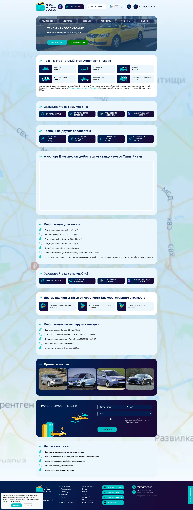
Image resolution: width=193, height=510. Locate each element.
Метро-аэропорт (88, 500)
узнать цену (107, 429)
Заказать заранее (67, 502)
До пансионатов (88, 486)
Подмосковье (48, 21)
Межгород (67, 21)
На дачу (144, 21)
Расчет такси (65, 500)
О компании (65, 486)
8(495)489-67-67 (148, 7)
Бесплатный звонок (78, 42)
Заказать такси (57, 42)
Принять (16, 505)
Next (153, 34)
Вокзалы (87, 21)
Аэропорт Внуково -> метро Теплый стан (84, 88)
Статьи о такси (87, 502)
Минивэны (125, 21)
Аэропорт (64, 494)
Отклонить (28, 505)
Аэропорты (106, 21)
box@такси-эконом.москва (147, 496)
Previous (39, 34)
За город (85, 494)
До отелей (86, 497)
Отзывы (85, 492)
